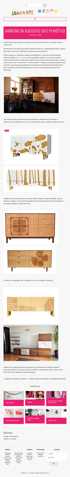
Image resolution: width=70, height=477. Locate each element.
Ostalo (19, 462)
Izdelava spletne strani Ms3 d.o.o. (39, 473)
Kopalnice (8, 459)
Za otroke (29, 458)
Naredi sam (29, 456)
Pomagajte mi (19, 454)
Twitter (44, 11)
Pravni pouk (40, 453)
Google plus (56, 11)
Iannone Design (20, 58)
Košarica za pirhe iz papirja (15, 379)
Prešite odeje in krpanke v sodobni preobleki (47, 379)
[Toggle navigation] (35, 19)
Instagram (52, 11)
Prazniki (29, 459)
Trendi (39, 35)
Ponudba (40, 456)
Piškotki (40, 454)
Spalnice (18, 456)
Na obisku (29, 453)
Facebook (39, 11)
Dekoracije (8, 453)
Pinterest (48, 11)
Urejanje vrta (18, 458)
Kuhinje (8, 461)
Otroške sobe (19, 453)
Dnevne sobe (7, 458)
